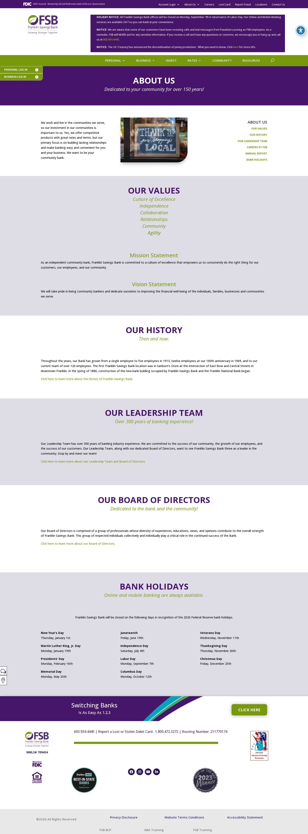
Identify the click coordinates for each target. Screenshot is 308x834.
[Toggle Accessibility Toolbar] (301, 30)
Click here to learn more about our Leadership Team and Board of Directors (93, 461)
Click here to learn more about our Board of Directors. (78, 544)
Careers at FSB (257, 147)
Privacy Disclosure (123, 817)
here (236, 47)
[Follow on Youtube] (148, 771)
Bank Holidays (256, 160)
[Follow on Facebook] (131, 771)
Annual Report (256, 153)
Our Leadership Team (252, 141)
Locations (261, 5)
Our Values (259, 128)
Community (222, 60)
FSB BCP (105, 830)
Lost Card (224, 5)
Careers (209, 5)
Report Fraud (243, 5)
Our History (258, 135)
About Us (190, 5)
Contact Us (278, 5)
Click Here (249, 709)
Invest (171, 60)
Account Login (167, 5)
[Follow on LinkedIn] (156, 771)
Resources (251, 60)
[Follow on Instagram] (139, 771)
